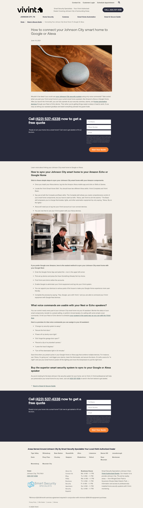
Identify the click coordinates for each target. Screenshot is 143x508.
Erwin (33, 457)
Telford (91, 457)
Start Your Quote (99, 149)
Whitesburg (46, 453)
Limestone (92, 453)
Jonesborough (117, 453)
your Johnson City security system (69, 96)
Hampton (69, 457)
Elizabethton (81, 457)
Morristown (116, 457)
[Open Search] (119, 2)
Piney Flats (46, 457)
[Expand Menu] (54, 17)
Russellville (69, 453)
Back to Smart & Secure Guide (44, 386)
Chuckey (57, 457)
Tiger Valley (35, 453)
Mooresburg (35, 464)
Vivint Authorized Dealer (111, 473)
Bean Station (58, 453)
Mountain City (47, 464)
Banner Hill (104, 453)
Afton (79, 453)
